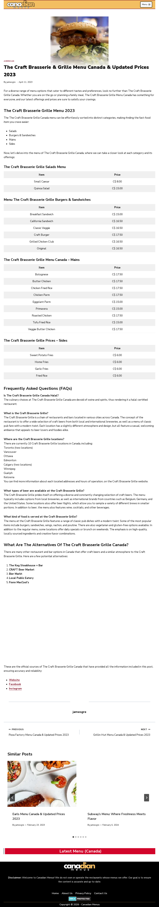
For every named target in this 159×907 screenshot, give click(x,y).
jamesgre (11, 82)
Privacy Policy (83, 893)
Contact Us (100, 893)
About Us (67, 893)
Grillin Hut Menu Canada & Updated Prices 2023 (121, 732)
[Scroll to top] (153, 895)
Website (14, 680)
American (9, 61)
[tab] (73, 837)
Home (55, 893)
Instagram (15, 688)
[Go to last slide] (12, 797)
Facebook (15, 684)
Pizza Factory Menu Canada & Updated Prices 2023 (39, 732)
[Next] (146, 797)
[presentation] (41, 784)
